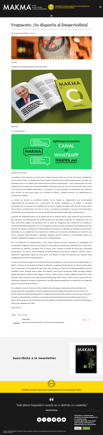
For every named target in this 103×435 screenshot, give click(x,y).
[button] (100, 7)
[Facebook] (84, 320)
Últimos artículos (23, 315)
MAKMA (32, 33)
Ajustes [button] (78, 428)
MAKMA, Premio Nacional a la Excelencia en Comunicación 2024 (72, 7)
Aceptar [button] (86, 428)
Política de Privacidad (54, 431)
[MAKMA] (16, 323)
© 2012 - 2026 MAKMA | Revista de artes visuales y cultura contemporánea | (25, 431)
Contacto (10, 432)
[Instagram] (89, 320)
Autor (13, 315)
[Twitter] (86, 320)
